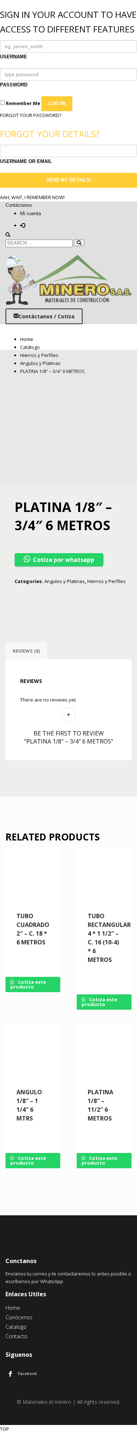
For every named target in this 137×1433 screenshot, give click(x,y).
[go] (79, 242)
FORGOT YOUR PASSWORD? (30, 115)
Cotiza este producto (28, 984)
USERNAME (13, 56)
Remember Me (22, 103)
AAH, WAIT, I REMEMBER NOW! (32, 197)
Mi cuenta (30, 213)
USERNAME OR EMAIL (26, 161)
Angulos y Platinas (64, 581)
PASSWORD (13, 85)
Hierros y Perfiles (106, 581)
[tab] (26, 651)
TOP (4, 1429)
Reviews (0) (26, 651)
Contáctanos (18, 205)
